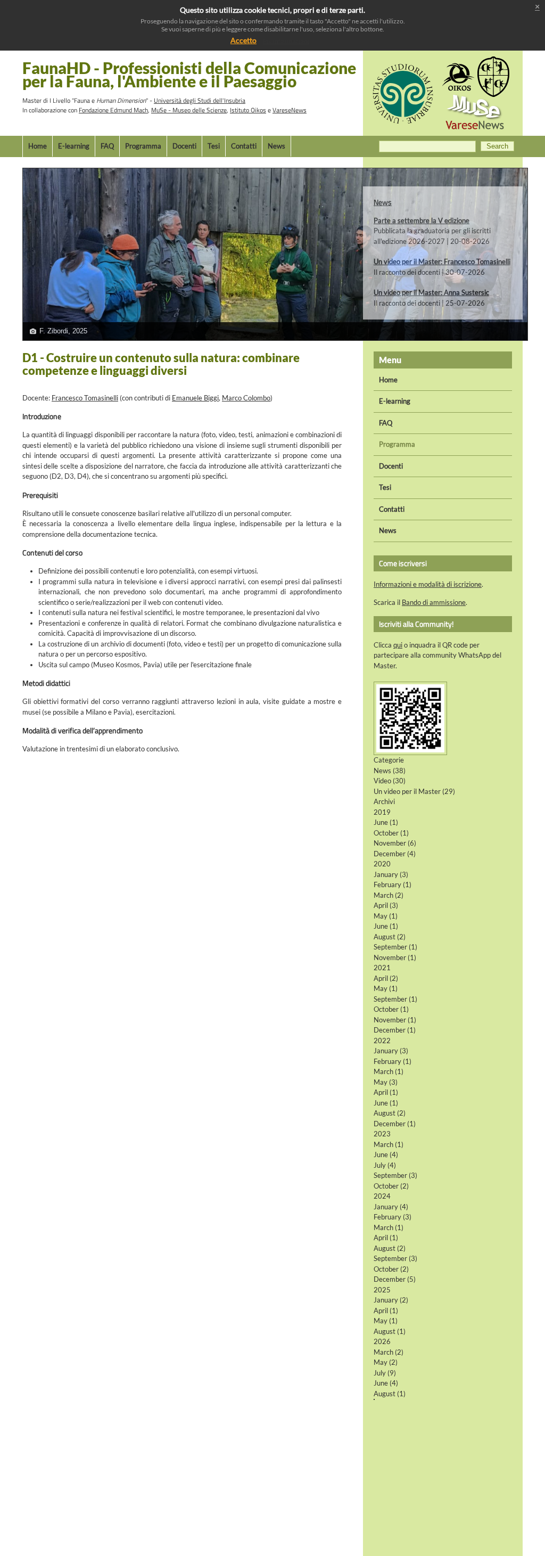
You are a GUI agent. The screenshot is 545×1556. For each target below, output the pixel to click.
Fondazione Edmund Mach (113, 110)
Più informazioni (286, 41)
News (276, 146)
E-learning (73, 146)
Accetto (243, 40)
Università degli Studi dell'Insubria (199, 100)
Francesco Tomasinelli (85, 398)
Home (37, 146)
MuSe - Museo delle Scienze (189, 110)
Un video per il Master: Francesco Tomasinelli (442, 261)
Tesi (214, 146)
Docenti (184, 146)
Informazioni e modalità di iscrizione (428, 584)
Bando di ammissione (434, 602)
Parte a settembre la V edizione (421, 220)
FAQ (107, 146)
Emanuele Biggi (195, 398)
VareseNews (289, 110)
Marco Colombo (246, 398)
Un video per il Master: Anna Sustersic (431, 292)
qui (397, 645)
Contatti (244, 146)
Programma (143, 146)
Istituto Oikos (248, 110)
